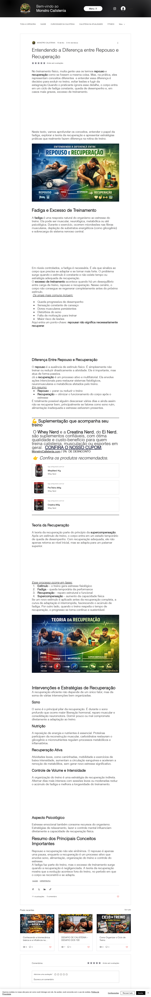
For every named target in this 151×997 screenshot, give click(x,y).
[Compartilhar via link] (50, 889)
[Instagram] (114, 8)
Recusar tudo (128, 993)
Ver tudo (127, 910)
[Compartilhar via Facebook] (33, 889)
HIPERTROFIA (45, 881)
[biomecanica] (37, 923)
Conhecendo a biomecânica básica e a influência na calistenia (36, 938)
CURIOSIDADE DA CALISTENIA (63, 24)
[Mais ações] (117, 42)
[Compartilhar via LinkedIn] (44, 889)
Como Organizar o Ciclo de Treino (113, 938)
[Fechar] (148, 993)
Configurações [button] (113, 993)
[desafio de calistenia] (76, 923)
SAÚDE (43, 24)
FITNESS (111, 24)
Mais (121, 24)
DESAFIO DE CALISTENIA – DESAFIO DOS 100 (74, 938)
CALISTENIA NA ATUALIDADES (91, 24)
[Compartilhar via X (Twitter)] (39, 889)
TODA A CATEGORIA (28, 24)
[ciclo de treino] (114, 923)
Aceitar (140, 993)
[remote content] (75, 110)
